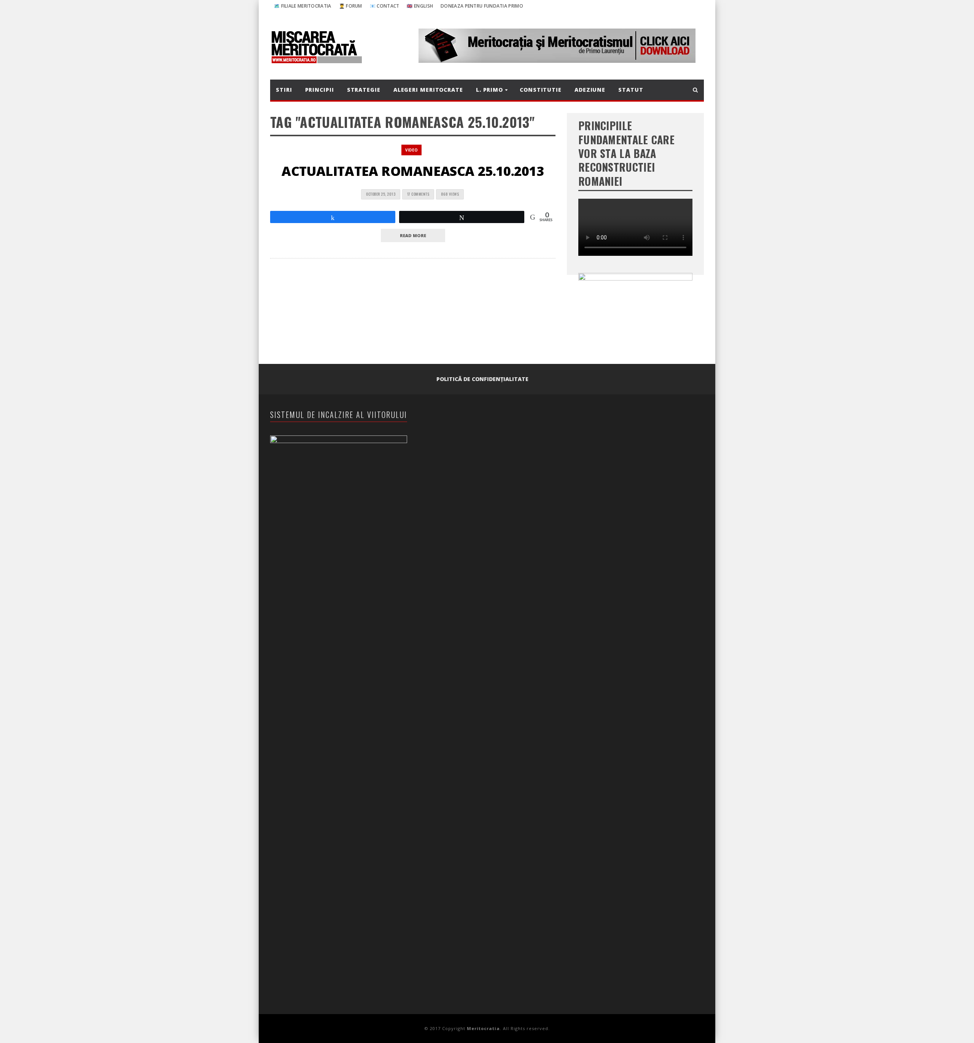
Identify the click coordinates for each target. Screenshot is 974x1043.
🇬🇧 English (420, 6)
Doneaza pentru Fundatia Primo (482, 6)
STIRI (284, 89)
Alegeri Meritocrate (428, 89)
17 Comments (418, 194)
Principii (319, 89)
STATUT (630, 89)
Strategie (363, 89)
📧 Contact (384, 6)
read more (413, 235)
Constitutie (541, 89)
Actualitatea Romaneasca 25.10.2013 (413, 171)
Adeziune (590, 89)
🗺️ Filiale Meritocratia (302, 6)
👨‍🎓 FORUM (350, 6)
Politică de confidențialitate (482, 379)
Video (411, 150)
